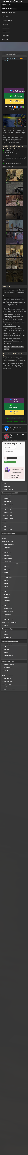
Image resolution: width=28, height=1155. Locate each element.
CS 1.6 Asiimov (5, 523)
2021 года (6, 349)
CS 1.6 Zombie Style (7, 507)
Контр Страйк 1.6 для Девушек (9, 622)
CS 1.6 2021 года (6, 498)
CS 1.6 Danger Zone (7, 512)
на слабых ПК (13, 302)
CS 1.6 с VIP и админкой (8, 544)
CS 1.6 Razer (5, 634)
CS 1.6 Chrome (5, 566)
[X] (19, 107)
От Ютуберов (5, 39)
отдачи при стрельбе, (8, 322)
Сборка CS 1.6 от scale (7, 673)
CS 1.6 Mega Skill (6, 550)
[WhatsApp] (23, 107)
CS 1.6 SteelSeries (6, 637)
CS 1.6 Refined (5, 597)
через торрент (17, 96)
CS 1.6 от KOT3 (6, 603)
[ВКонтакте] (12, 107)
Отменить (21, 477)
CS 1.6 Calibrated (6, 569)
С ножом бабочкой (7, 20)
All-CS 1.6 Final (5, 521)
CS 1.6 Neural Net (6, 501)
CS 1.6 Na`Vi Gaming (7, 644)
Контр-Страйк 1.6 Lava (7, 541)
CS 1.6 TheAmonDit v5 (7, 667)
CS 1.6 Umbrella (6, 605)
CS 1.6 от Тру (5, 670)
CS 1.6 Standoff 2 (6, 572)
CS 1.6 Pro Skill (5, 649)
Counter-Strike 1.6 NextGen (8, 496)
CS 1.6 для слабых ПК (7, 489)
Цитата (9, 477)
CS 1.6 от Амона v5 (7, 529)
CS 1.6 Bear (5, 625)
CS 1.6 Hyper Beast (6, 561)
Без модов (6, 346)
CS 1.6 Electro (5, 591)
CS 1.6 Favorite (5, 617)
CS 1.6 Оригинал (6, 483)
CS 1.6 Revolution (6, 614)
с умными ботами (16, 333)
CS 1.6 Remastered (6, 555)
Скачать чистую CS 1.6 (7, 594)
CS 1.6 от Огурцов (6, 678)
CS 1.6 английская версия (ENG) (10, 564)
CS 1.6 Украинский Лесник (8, 689)
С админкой (5, 16)
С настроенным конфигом (17, 346)
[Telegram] (17, 107)
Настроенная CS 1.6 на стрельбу (10, 536)
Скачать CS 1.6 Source (7, 515)
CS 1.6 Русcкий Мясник (8, 509)
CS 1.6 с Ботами (6, 486)
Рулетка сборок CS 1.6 (13, 437)
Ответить (13, 477)
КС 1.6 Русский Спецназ (8, 538)
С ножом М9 (5, 24)
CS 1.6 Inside (5, 589)
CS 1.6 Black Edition (7, 558)
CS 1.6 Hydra (5, 580)
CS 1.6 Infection (6, 600)
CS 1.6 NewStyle (6, 575)
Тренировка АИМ (16, 428)
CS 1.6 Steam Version (7, 608)
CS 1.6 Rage (5, 583)
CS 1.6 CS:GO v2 (6, 526)
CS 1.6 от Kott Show (7, 681)
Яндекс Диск (15, 412)
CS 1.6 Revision (6, 547)
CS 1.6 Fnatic (5, 652)
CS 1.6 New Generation (7, 619)
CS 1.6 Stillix (5, 687)
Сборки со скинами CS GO (8, 12)
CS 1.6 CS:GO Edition (7, 504)
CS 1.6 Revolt (5, 586)
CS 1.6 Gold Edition (6, 552)
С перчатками (5, 35)
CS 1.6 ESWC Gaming (7, 655)
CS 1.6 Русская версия (7, 611)
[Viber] (21, 107)
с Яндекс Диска (18, 101)
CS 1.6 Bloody (5, 631)
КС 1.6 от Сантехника (7, 675)
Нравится (17, 477)
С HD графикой (5, 31)
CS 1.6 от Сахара (6, 684)
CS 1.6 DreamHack (6, 646)
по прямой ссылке (18, 90)
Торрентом (13, 407)
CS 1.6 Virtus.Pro (6, 658)
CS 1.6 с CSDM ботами (7, 518)
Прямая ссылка (15, 400)
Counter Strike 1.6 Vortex (8, 577)
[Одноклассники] (15, 107)
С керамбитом (5, 28)
